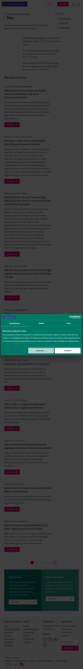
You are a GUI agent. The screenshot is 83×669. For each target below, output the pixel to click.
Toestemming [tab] (14, 323)
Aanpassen (40, 350)
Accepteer (67, 350)
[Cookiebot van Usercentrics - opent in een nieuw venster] (71, 317)
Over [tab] (68, 323)
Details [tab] (41, 323)
